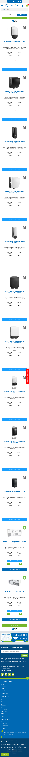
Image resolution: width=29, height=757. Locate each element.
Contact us (3, 686)
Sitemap (3, 713)
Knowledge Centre (5, 696)
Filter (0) (23, 14)
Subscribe (24, 655)
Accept (5, 754)
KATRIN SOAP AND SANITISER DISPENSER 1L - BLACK (14, 142)
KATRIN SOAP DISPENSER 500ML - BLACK (14, 491)
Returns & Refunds (5, 725)
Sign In (2, 684)
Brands (3, 9)
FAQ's (2, 688)
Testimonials (4, 711)
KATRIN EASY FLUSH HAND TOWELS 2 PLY (14, 591)
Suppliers (3, 700)
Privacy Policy (6, 668)
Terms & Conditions (22, 666)
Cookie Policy (4, 723)
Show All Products (14, 18)
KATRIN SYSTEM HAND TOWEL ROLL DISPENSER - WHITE (14, 192)
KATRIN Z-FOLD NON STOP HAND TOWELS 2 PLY (14, 542)
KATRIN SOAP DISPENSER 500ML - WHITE (14, 41)
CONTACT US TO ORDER (14, 69)
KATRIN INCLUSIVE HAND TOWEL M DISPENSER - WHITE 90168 (14, 342)
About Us (3, 708)
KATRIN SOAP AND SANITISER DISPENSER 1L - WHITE (14, 242)
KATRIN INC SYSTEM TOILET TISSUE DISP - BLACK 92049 (14, 442)
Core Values (4, 709)
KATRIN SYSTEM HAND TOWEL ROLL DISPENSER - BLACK (14, 92)
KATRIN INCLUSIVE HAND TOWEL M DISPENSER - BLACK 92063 (14, 292)
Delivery (3, 690)
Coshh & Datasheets (6, 698)
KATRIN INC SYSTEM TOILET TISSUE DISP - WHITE (14, 392)
